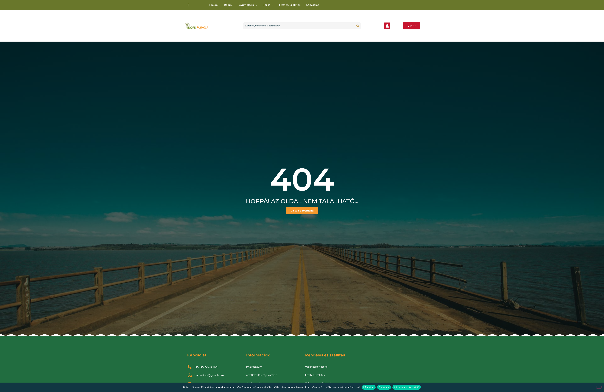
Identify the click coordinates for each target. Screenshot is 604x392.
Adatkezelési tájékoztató (406, 387)
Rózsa (266, 4)
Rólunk (228, 4)
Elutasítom (384, 387)
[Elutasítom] (599, 387)
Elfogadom (368, 387)
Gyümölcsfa (246, 4)
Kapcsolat (312, 4)
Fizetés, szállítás (289, 4)
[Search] (358, 26)
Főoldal (213, 4)
